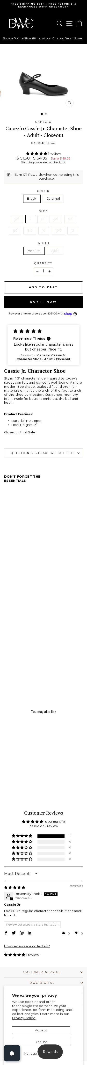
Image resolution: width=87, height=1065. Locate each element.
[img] (14, 887)
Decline (41, 1042)
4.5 (55, 219)
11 (30, 219)
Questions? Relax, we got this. (43, 453)
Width (43, 243)
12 (72, 230)
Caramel (53, 198)
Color (43, 191)
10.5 (58, 230)
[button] (37, 153)
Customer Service (42, 972)
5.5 (70, 219)
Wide (55, 251)
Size (43, 211)
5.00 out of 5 (55, 822)
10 (44, 230)
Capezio (43, 122)
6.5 (15, 230)
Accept (41, 1030)
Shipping (27, 162)
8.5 (29, 230)
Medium (34, 251)
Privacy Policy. (24, 1018)
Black (31, 198)
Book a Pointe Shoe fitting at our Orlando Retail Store (42, 38)
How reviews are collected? (27, 946)
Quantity (43, 263)
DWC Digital (42, 983)
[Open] (12, 1053)
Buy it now (43, 301)
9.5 (16, 219)
